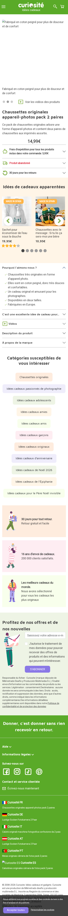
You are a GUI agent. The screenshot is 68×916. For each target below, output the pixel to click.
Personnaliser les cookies (42, 910)
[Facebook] (6, 771)
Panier (62, 6)
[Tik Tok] (28, 771)
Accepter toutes (16, 910)
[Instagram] (17, 771)
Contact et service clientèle (21, 781)
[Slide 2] (8, 102)
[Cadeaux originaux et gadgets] (31, 4)
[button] (23, 250)
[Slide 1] (4, 102)
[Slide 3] (12, 102)
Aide (5, 746)
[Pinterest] (39, 771)
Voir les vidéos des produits (42, 102)
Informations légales (16, 754)
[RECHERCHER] (55, 6)
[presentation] (8, 221)
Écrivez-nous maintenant (23, 788)
